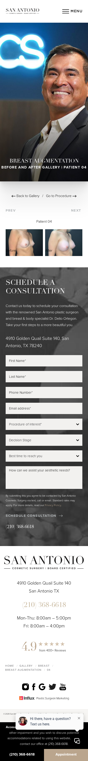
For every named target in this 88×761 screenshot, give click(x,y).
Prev (11, 210)
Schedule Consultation (31, 516)
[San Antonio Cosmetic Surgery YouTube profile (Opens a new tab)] (62, 686)
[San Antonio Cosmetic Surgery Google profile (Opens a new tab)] (42, 686)
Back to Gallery (27, 196)
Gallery (26, 665)
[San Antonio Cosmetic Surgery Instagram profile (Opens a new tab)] (25, 686)
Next (77, 210)
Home (9, 665)
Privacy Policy (53, 505)
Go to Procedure (59, 196)
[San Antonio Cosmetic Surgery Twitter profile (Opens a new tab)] (52, 686)
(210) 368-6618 (20, 527)
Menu (76, 11)
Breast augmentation (23, 669)
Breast (44, 665)
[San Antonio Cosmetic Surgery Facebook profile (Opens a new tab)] (34, 686)
